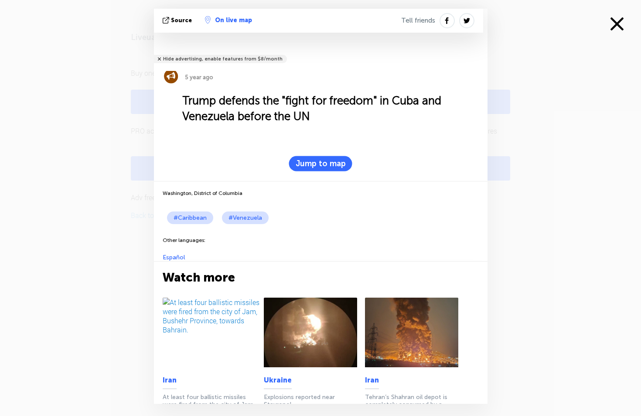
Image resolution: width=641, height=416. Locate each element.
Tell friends (418, 20)
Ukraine (278, 380)
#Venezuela (245, 217)
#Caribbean (190, 217)
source (181, 20)
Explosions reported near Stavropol (299, 400)
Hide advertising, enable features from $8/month (223, 59)
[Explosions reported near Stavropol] (313, 332)
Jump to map (321, 163)
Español (174, 257)
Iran (170, 380)
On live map (233, 20)
